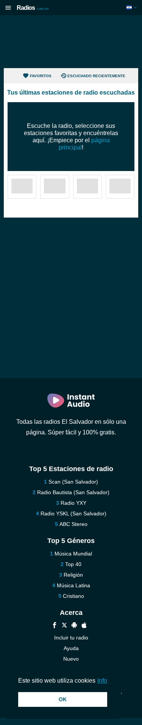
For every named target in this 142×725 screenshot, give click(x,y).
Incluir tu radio (71, 638)
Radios (33, 8)
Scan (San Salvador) (73, 482)
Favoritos (40, 76)
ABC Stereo (73, 524)
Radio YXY (73, 503)
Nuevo (71, 659)
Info (102, 680)
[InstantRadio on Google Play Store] (74, 626)
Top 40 (73, 564)
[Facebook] (54, 626)
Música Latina (73, 585)
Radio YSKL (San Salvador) (73, 513)
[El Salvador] (132, 7)
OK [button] (63, 699)
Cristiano (73, 596)
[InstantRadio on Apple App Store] (84, 626)
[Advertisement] (71, 42)
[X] (64, 626)
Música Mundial (73, 554)
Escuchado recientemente (96, 76)
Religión (73, 575)
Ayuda (71, 648)
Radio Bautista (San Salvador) (73, 492)
